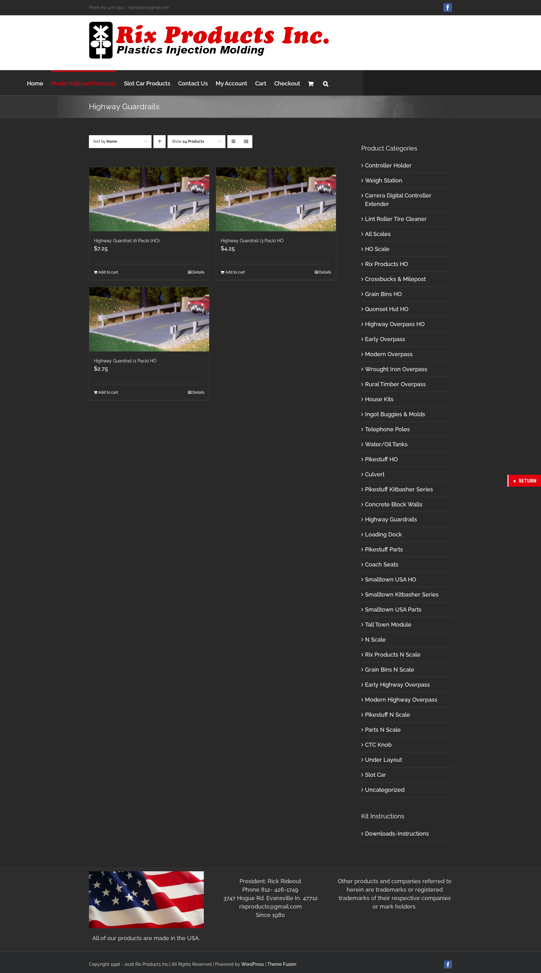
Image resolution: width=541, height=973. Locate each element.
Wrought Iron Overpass (396, 369)
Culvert (374, 474)
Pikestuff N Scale (387, 714)
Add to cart (108, 272)
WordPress (252, 964)
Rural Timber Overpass (395, 384)
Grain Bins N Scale (389, 669)
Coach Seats (381, 564)
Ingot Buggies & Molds (395, 414)
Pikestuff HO (381, 459)
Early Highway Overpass (397, 684)
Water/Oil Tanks (386, 444)
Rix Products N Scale (392, 654)
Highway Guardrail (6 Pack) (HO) (127, 240)
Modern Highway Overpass (401, 699)
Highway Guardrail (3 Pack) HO (252, 240)
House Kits (379, 399)
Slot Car (375, 774)
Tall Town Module (388, 624)
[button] (325, 82)
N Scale (375, 639)
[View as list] (246, 142)
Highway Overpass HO (395, 324)
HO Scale (377, 249)
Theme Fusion (281, 964)
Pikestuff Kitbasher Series (399, 489)
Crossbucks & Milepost (395, 279)
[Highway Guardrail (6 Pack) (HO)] (149, 199)
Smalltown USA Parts (393, 609)
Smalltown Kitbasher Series (402, 594)
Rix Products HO (386, 264)
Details (198, 272)
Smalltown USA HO (390, 579)
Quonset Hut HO (386, 309)
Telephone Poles (387, 429)
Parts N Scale (383, 729)
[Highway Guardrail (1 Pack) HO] (149, 319)
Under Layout (383, 759)
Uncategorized (384, 789)
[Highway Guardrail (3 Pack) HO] (276, 199)
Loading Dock (383, 534)
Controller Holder (388, 165)
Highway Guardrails (391, 519)
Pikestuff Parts (384, 549)
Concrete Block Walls (393, 504)
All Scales (378, 234)
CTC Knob (378, 744)
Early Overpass (385, 339)
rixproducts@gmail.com (148, 7)
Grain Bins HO (383, 294)
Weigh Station (383, 180)
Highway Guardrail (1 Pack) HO (125, 360)
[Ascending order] (159, 141)
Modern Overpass (389, 354)
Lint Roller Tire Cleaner (396, 219)
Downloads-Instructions (397, 833)
